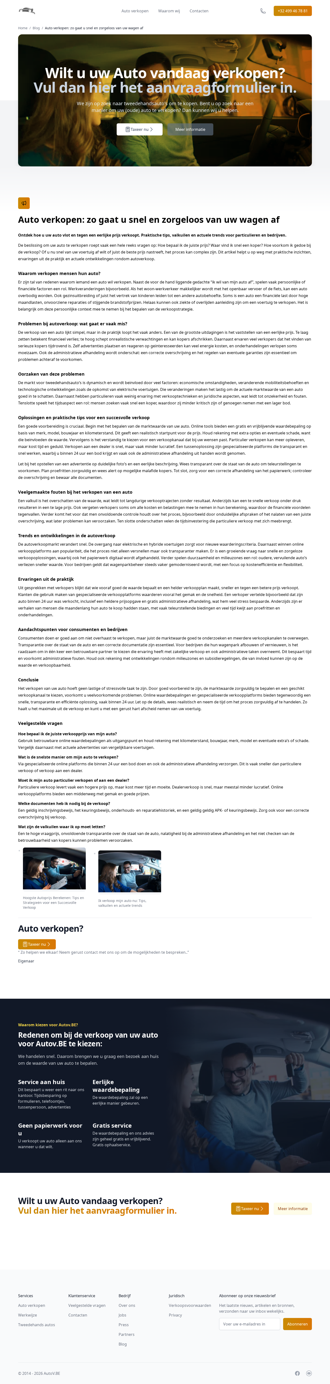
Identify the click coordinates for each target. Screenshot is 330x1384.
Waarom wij (169, 11)
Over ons (127, 1305)
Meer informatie (190, 129)
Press (124, 1324)
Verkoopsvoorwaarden (190, 1305)
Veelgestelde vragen (87, 1305)
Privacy (175, 1315)
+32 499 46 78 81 (293, 11)
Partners (127, 1334)
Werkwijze (27, 1315)
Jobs (122, 1315)
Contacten (199, 11)
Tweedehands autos (36, 1324)
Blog (36, 28)
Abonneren (297, 1324)
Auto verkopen (135, 11)
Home (23, 28)
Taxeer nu (140, 129)
